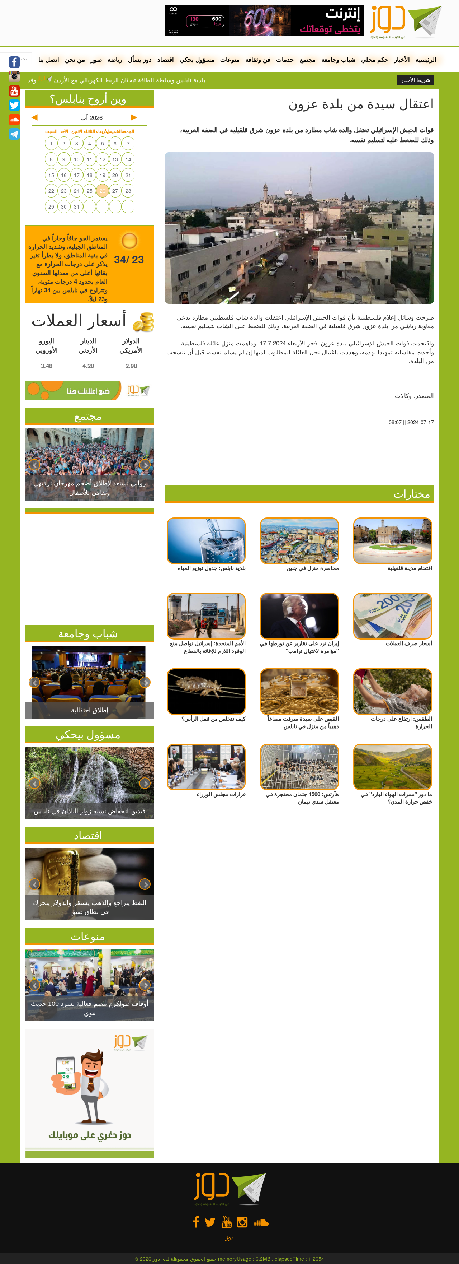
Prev (34, 464)
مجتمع (308, 59)
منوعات (230, 59)
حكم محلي (374, 59)
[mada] (264, 18)
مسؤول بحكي (197, 59)
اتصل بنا (48, 59)
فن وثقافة (257, 59)
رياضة (115, 59)
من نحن (75, 59)
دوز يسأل (140, 59)
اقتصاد (165, 59)
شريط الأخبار (415, 80)
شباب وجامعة (338, 59)
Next (145, 464)
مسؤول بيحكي (88, 734)
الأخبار (402, 59)
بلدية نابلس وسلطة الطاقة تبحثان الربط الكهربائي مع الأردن (162, 79)
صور (96, 59)
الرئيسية (426, 59)
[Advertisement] (89, 567)
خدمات (285, 59)
